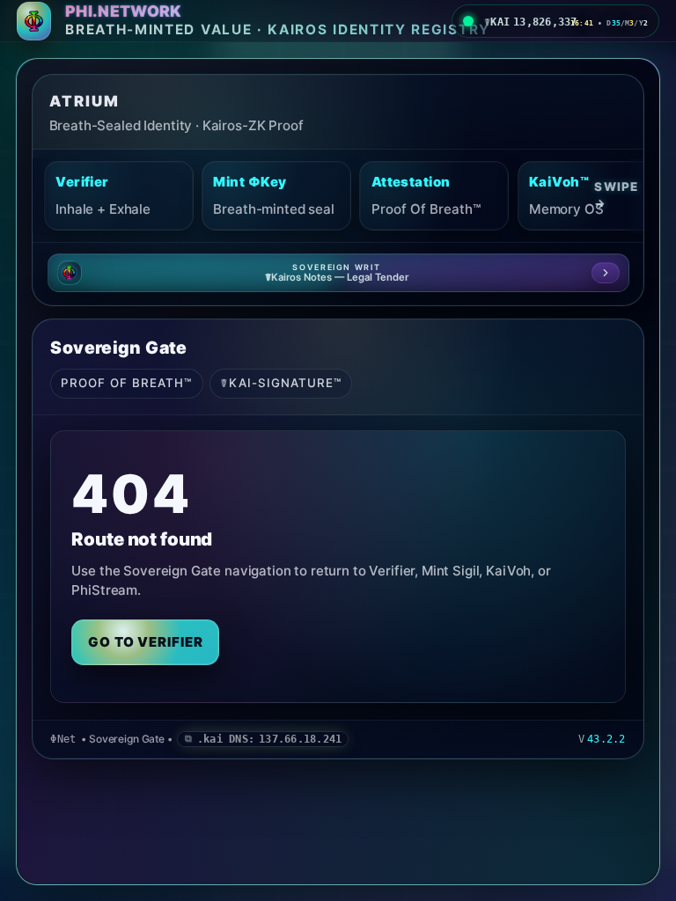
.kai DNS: (269, 739)
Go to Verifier (145, 642)
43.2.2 (606, 739)
